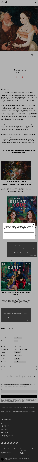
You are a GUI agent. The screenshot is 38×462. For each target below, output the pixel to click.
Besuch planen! (19, 233)
